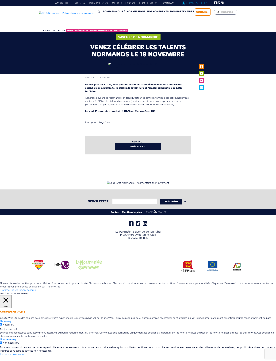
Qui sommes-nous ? (111, 11)
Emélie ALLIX (138, 146)
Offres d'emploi (123, 3)
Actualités (62, 3)
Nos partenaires (182, 11)
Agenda (79, 3)
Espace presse (149, 3)
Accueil (46, 30)
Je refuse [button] (20, 290)
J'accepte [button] (30, 290)
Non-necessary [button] (8, 339)
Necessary (8, 324)
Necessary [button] (5, 321)
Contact (169, 3)
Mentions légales (132, 212)
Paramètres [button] (7, 290)
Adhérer (202, 12)
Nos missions (135, 11)
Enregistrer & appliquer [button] (13, 354)
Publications (98, 3)
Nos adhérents (158, 11)
